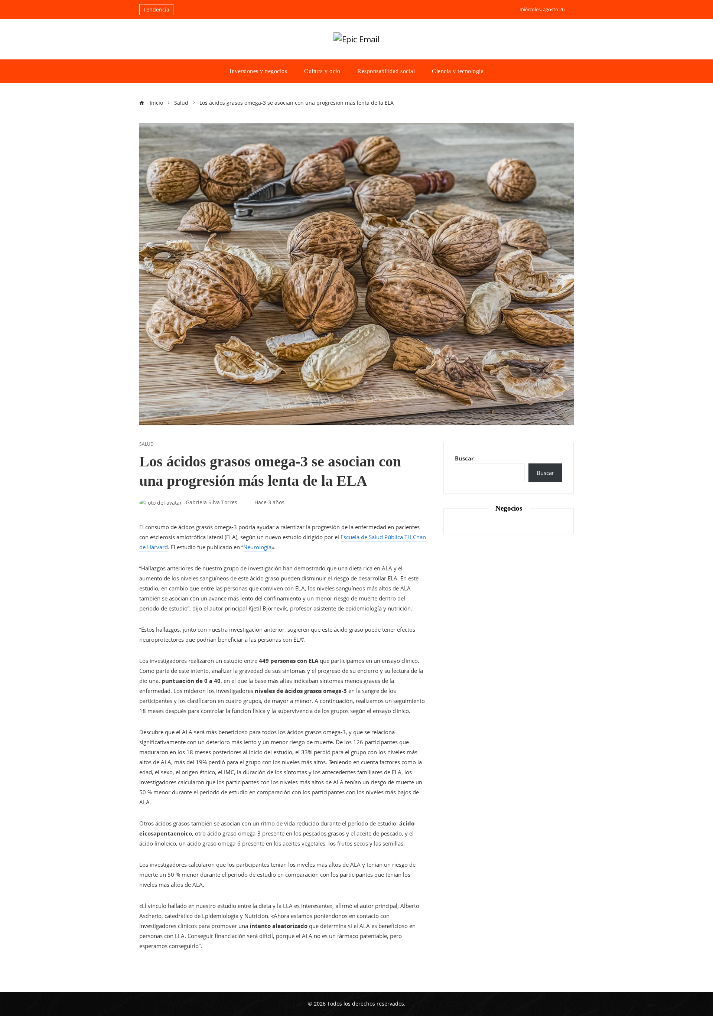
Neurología (257, 547)
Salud (146, 444)
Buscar (464, 458)
